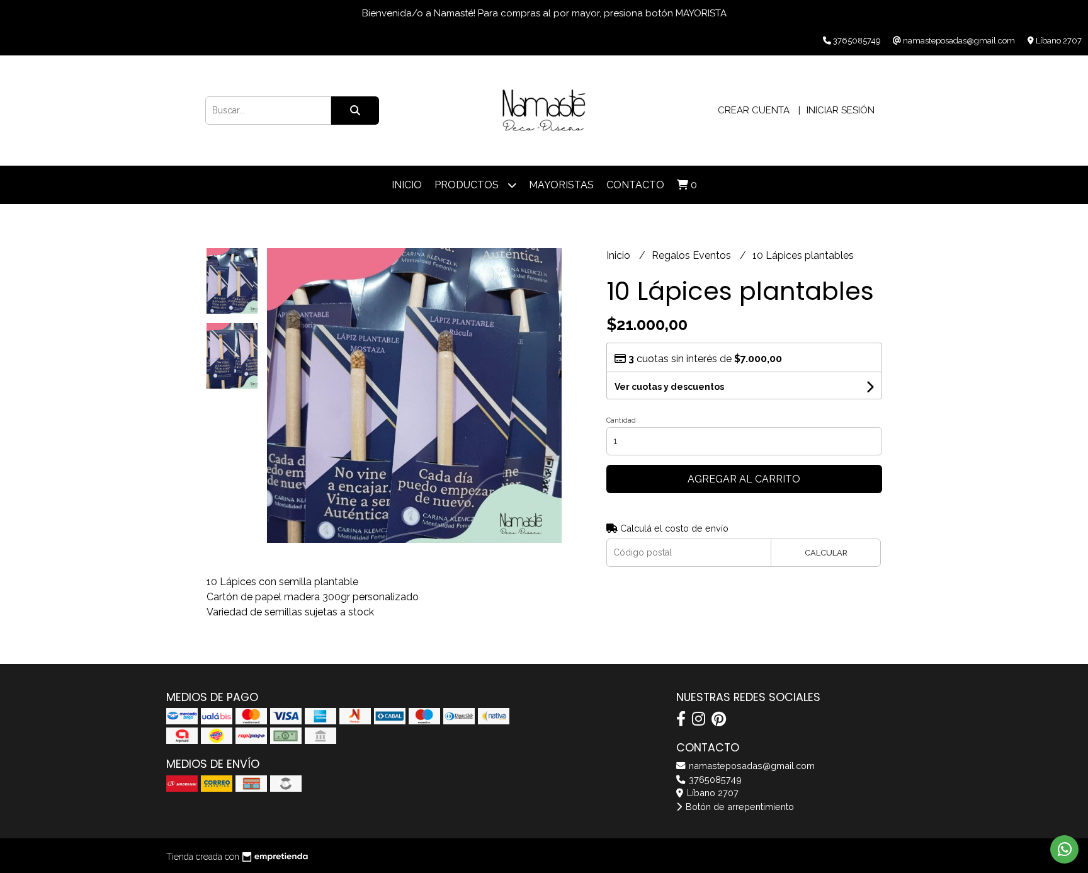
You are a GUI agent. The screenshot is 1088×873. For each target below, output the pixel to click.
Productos (467, 185)
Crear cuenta (754, 110)
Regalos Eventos (693, 255)
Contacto (635, 185)
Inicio (407, 185)
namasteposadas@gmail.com (750, 765)
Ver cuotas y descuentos (669, 387)
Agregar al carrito (744, 479)
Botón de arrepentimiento (738, 806)
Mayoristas (561, 185)
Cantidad (621, 420)
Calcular (826, 552)
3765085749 (714, 779)
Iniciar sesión (841, 110)
